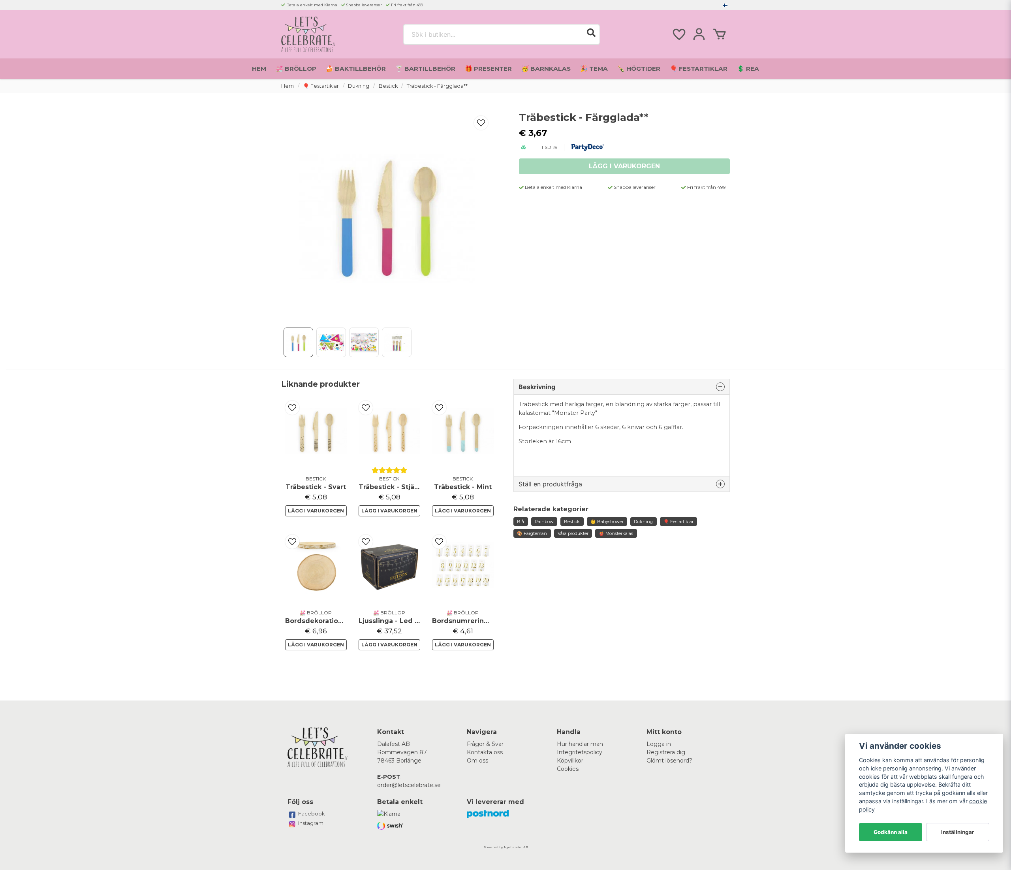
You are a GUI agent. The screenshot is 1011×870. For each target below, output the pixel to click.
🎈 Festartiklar (698, 68)
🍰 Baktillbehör (356, 68)
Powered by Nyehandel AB (505, 847)
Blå (520, 521)
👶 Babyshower (607, 521)
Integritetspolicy (579, 752)
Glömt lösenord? (669, 760)
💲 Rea (748, 68)
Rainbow (544, 521)
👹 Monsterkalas (616, 533)
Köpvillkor (570, 760)
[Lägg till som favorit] (678, 34)
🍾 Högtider (638, 68)
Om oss (477, 760)
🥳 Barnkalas (546, 68)
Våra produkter (573, 533)
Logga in (658, 744)
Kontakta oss (485, 752)
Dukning (358, 86)
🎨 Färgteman (532, 533)
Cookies (568, 768)
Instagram (310, 823)
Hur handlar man (580, 744)
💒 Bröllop (296, 68)
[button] (725, 5)
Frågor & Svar (485, 744)
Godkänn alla (891, 832)
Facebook (311, 813)
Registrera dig (665, 752)
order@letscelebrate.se (409, 785)
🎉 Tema (594, 68)
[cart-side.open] (719, 34)
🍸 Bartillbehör (425, 68)
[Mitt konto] (699, 34)
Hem (259, 68)
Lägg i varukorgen (316, 511)
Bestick (388, 86)
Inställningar (957, 832)
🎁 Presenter (488, 68)
